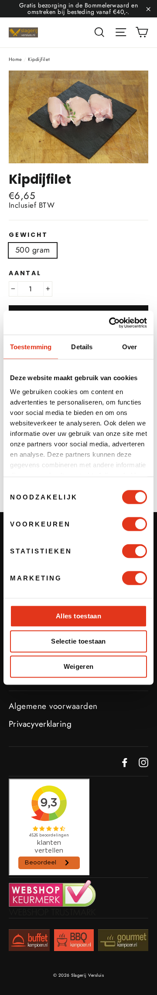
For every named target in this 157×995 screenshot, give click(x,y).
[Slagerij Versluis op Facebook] (125, 763)
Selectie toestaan (78, 641)
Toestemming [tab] (30, 347)
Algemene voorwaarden (53, 706)
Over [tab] (129, 347)
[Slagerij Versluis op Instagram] (143, 763)
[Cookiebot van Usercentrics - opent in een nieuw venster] (111, 322)
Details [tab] (81, 347)
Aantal (25, 273)
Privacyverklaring (40, 724)
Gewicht (28, 235)
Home (15, 59)
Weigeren (79, 666)
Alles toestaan (78, 616)
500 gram (32, 250)
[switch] (134, 524)
